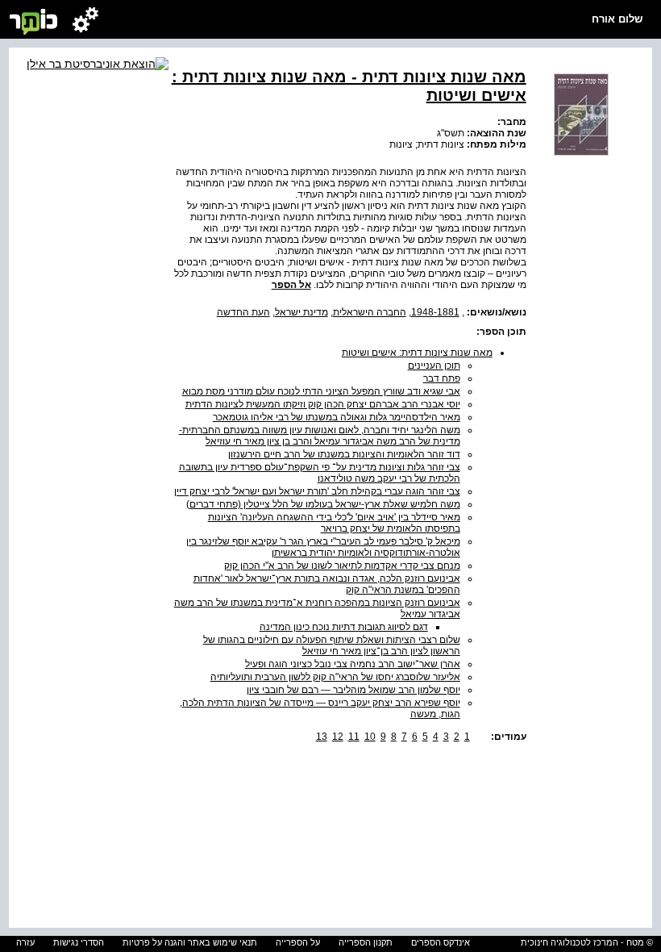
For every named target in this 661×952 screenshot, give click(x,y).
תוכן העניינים (434, 365)
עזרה (25, 942)
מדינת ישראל (301, 312)
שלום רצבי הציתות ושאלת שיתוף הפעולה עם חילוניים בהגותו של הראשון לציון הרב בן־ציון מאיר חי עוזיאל (331, 645)
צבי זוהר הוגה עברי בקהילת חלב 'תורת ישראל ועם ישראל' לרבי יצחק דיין (317, 491)
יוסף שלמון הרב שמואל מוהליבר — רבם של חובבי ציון (353, 689)
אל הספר (291, 284)
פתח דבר (441, 378)
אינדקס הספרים (440, 942)
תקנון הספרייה (366, 942)
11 (354, 736)
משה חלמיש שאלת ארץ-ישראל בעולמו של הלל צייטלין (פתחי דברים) (323, 504)
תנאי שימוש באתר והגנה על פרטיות (190, 942)
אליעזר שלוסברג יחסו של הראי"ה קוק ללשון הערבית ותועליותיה (335, 677)
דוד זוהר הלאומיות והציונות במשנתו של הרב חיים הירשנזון (344, 454)
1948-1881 (435, 312)
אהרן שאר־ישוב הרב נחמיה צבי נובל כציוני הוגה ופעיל (352, 664)
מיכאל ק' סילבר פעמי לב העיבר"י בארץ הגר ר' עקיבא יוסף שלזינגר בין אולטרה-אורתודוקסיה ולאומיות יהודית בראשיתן (323, 547)
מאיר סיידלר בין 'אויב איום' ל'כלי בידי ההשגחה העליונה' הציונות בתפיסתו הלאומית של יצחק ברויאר (334, 522)
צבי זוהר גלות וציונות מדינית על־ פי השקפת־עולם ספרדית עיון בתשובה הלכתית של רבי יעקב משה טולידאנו (319, 472)
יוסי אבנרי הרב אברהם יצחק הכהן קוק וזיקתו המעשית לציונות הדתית (322, 404)
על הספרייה (298, 942)
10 (370, 736)
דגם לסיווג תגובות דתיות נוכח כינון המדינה (344, 627)
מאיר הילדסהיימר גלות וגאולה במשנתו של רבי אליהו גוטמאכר (336, 417)
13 (321, 736)
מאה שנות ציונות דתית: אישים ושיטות (417, 352)
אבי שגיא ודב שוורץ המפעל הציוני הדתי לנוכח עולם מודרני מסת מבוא (321, 391)
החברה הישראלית (369, 312)
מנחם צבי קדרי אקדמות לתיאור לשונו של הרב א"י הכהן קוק (342, 565)
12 (337, 736)
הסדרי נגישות (78, 942)
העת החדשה (243, 312)
